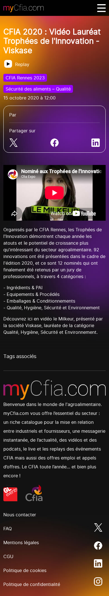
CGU (8, 556)
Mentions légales (21, 542)
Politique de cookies (24, 570)
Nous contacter (19, 514)
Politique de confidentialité (31, 584)
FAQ (7, 528)
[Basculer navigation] (101, 8)
